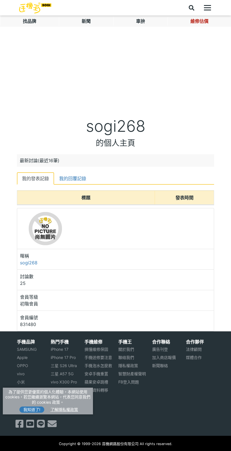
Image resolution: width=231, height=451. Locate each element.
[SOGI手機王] (35, 8)
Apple (22, 357)
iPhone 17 (59, 349)
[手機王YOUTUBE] (30, 425)
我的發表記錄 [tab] (35, 178)
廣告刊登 (160, 349)
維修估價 (199, 21)
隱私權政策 (128, 365)
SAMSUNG (27, 349)
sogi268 (28, 262)
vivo (21, 373)
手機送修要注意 (98, 357)
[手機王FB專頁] (19, 425)
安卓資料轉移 (96, 390)
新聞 (86, 21)
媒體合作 (194, 357)
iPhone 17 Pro (63, 357)
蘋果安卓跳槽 (96, 381)
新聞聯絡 (160, 365)
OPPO (22, 365)
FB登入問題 (128, 381)
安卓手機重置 (96, 373)
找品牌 (29, 21)
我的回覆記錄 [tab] (72, 178)
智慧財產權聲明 (132, 373)
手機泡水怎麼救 (98, 365)
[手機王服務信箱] (52, 425)
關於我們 (126, 349)
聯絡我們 (126, 357)
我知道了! (31, 409)
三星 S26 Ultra (64, 365)
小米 (21, 381)
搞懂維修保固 (96, 349)
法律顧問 (194, 349)
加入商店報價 (164, 357)
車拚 (140, 21)
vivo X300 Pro (64, 381)
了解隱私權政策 (64, 409)
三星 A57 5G (62, 373)
